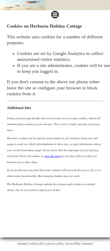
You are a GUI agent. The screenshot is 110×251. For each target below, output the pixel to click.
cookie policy (37, 243)
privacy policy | (56, 243)
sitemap (22, 243)
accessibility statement (79, 243)
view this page (52, 156)
